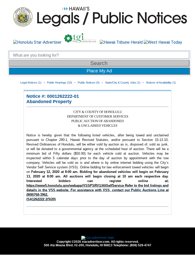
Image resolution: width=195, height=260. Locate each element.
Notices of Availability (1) (161, 82)
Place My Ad (99, 70)
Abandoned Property (49, 101)
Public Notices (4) (89, 82)
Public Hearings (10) (59, 82)
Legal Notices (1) (30, 82)
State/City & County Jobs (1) (122, 82)
